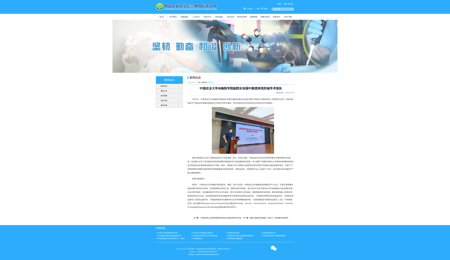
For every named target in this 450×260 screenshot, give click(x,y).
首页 (199, 82)
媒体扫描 (164, 105)
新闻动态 (164, 86)
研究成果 (219, 17)
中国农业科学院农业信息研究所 (207, 252)
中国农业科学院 (233, 233)
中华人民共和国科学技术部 (168, 233)
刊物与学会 (265, 17)
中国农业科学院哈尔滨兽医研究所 (205, 236)
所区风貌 (164, 96)
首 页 (161, 17)
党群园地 (253, 17)
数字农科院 (288, 4)
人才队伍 (196, 17)
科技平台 (207, 17)
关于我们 (173, 17)
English (250, 9)
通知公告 (164, 91)
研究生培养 (242, 17)
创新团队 (184, 17)
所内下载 (288, 17)
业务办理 (164, 100)
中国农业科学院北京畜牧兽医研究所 (241, 236)
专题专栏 (276, 17)
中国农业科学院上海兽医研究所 (274, 236)
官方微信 (264, 9)
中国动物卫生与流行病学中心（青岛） (172, 238)
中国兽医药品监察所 (235, 238)
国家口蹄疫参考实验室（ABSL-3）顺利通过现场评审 (269, 218)
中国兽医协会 (198, 238)
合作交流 (230, 17)
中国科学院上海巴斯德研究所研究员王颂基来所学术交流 (220, 218)
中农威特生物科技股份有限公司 (169, 236)
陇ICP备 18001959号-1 (224, 249)
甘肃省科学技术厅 (269, 233)
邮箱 (279, 4)
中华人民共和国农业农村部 (203, 233)
